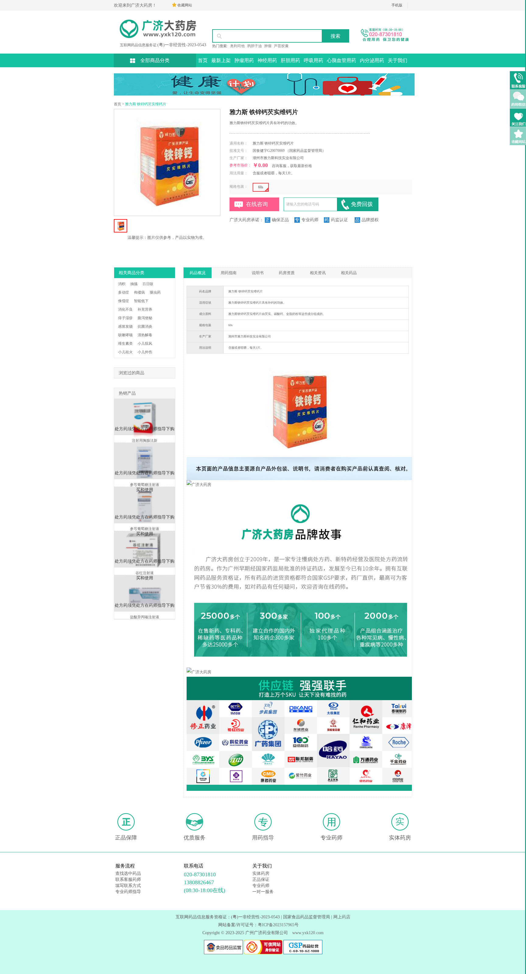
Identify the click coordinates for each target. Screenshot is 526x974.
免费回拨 (362, 204)
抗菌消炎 (145, 326)
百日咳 (147, 284)
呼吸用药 (313, 60)
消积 (121, 284)
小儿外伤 (145, 352)
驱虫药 (155, 292)
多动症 (123, 292)
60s (260, 187)
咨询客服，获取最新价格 (292, 166)
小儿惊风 (145, 343)
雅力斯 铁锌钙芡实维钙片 (145, 104)
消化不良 (125, 309)
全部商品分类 (155, 60)
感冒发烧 (125, 326)
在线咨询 (257, 204)
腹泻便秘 (145, 318)
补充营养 (145, 309)
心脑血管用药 (341, 60)
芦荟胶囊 (281, 46)
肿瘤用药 (244, 60)
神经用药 (267, 60)
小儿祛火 (125, 352)
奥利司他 (237, 46)
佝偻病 (139, 292)
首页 (203, 60)
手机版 (396, 5)
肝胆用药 (290, 60)
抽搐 (134, 284)
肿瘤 (268, 46)
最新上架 (221, 60)
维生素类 (125, 343)
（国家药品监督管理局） (306, 150)
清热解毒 (145, 335)
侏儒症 (123, 301)
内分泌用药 (372, 60)
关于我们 (397, 60)
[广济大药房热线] (382, 42)
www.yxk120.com (308, 932)
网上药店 (341, 917)
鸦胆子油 (254, 46)
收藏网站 (184, 5)
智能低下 (141, 301)
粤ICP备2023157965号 (278, 925)
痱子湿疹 (125, 318)
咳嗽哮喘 (125, 335)
